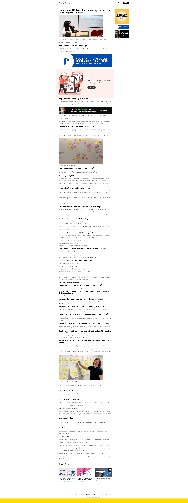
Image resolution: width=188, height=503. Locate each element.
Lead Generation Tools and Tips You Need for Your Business (85, 479)
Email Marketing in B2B (88, 453)
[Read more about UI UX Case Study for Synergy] (103, 472)
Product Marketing (68, 481)
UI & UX (72, 481)
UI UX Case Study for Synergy (102, 478)
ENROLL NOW (91, 87)
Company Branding (62, 481)
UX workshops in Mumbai (66, 335)
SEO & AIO (105, 494)
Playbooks (119, 2)
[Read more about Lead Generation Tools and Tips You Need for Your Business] (85, 472)
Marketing (82, 494)
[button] (126, 3)
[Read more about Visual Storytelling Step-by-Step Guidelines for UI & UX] (67, 472)
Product (76, 494)
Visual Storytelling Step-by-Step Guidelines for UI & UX (67, 479)
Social (110, 494)
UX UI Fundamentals (72, 115)
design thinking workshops (105, 133)
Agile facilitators (62, 221)
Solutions (88, 494)
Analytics (99, 494)
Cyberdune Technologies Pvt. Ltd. (96, 497)
